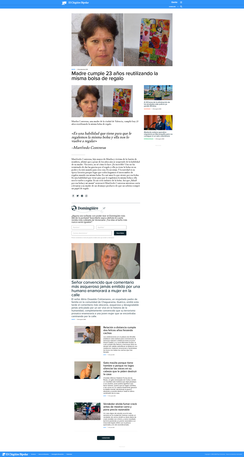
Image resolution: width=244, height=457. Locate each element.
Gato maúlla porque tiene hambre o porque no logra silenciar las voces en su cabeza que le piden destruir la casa (120, 368)
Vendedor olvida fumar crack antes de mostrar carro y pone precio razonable (120, 406)
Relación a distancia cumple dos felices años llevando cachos (119, 330)
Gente (174, 2)
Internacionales (148, 139)
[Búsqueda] (181, 6)
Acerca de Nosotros (44, 454)
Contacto (33, 454)
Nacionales (147, 109)
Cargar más (106, 438)
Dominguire (172, 6)
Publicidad (69, 454)
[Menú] (181, 2)
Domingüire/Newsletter (58, 454)
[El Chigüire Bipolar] (75, 3)
